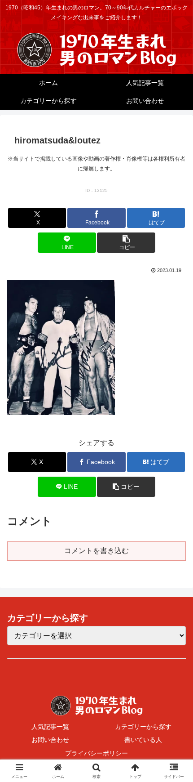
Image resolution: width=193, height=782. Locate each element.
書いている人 (143, 739)
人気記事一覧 (50, 726)
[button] (126, 242)
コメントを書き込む (96, 550)
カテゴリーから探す (143, 726)
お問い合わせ (50, 739)
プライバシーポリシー (96, 753)
